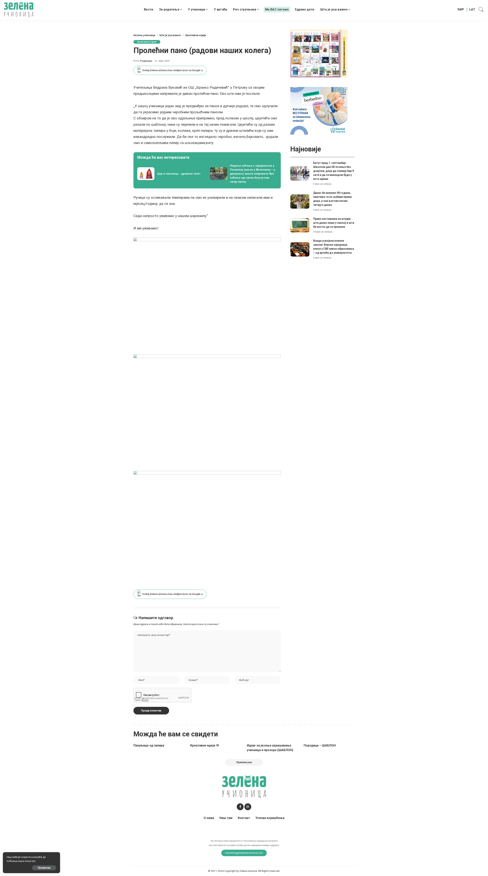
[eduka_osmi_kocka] (319, 53)
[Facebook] (240, 806)
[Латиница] (472, 9)
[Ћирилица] (460, 9)
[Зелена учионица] (18, 9)
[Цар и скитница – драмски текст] (170, 174)
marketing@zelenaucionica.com (244, 852)
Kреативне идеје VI (204, 745)
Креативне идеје (147, 42)
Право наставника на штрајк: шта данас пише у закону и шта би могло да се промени (333, 222)
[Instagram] (247, 806)
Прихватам (44, 867)
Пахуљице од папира (148, 745)
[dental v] (319, 110)
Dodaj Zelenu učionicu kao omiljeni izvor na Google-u (172, 70)
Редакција (146, 61)
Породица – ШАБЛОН (320, 745)
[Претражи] (481, 9)
